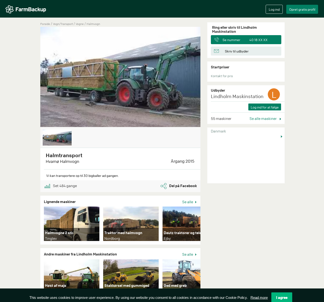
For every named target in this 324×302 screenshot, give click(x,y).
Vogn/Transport (63, 24)
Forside (45, 24)
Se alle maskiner (263, 118)
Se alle (188, 201)
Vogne (80, 24)
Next (207, 225)
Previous (33, 77)
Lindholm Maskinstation (237, 96)
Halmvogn (93, 24)
